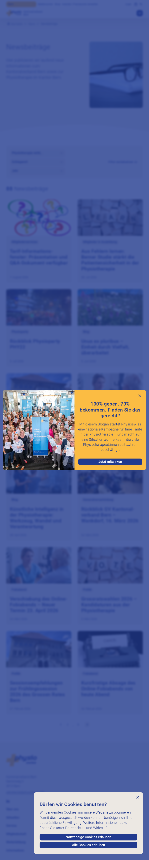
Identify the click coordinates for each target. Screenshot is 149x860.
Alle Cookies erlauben (88, 845)
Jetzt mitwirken (110, 462)
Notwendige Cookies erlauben (88, 837)
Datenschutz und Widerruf (86, 828)
